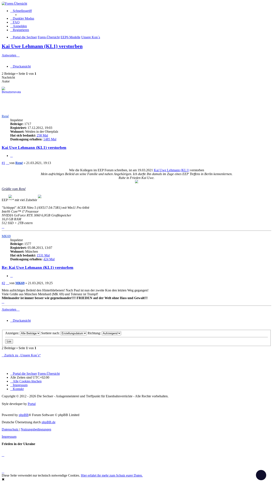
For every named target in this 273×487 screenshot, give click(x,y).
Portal (32, 404)
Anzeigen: (12, 333)
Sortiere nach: (51, 333)
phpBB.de (48, 422)
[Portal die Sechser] (136, 4)
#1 (3, 163)
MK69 (6, 236)
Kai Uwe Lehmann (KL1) (171, 170)
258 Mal (42, 135)
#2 (3, 283)
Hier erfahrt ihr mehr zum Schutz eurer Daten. (112, 475)
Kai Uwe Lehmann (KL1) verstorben (42, 46)
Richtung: (95, 333)
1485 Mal (49, 139)
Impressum (9, 436)
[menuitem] (15, 22)
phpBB (24, 415)
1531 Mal (43, 255)
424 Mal (49, 259)
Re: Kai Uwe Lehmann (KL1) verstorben (37, 267)
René (5, 116)
